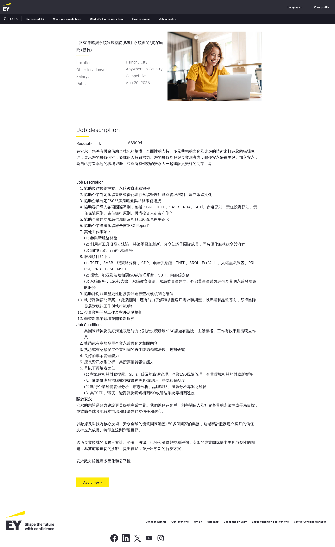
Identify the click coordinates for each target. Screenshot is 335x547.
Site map (213, 521)
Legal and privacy (235, 521)
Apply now (92, 482)
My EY (198, 521)
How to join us (141, 19)
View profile (321, 7)
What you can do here (67, 19)
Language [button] (294, 7)
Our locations (180, 521)
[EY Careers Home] (7, 7)
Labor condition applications (270, 521)
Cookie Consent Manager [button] (310, 521)
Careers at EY (35, 19)
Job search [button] (166, 19)
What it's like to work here (107, 19)
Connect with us (156, 521)
